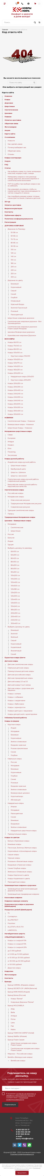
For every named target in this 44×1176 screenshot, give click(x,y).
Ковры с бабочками (16, 704)
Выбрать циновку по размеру (20, 548)
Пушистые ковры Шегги (15, 658)
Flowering (11, 452)
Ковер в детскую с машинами (20, 711)
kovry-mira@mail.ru (24, 1139)
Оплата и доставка (13, 120)
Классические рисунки (20, 500)
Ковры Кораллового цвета (19, 879)
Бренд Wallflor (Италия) (17, 1036)
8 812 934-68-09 (23, 1132)
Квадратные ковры (16, 803)
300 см (13, 277)
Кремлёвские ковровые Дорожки (22, 335)
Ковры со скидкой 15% (17, 944)
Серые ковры (13, 855)
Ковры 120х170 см (15, 363)
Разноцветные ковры (16, 882)
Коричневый (16, 287)
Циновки (8, 113)
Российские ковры (15, 493)
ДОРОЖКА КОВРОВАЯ (14, 226)
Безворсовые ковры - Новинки (21, 424)
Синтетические (11, 110)
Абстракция (15, 800)
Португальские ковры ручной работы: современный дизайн (23, 480)
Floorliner (11, 923)
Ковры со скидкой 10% (17, 940)
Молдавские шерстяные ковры (18, 431)
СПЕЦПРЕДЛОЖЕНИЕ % (15, 937)
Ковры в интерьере (13, 158)
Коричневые (16, 738)
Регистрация (10, 222)
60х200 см (15, 555)
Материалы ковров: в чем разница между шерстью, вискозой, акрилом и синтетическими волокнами (23, 178)
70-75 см (14, 239)
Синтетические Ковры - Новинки (21, 421)
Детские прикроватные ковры (20, 678)
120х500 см (15, 603)
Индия (10, 541)
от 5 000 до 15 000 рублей (18, 954)
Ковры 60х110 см (14, 342)
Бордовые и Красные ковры (19, 865)
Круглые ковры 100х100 (20, 356)
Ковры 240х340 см (15, 400)
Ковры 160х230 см (15, 370)
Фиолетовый (16, 651)
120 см (13, 253)
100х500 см (15, 586)
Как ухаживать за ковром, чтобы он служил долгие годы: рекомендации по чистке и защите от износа (24, 191)
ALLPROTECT (13, 920)
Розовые (14, 783)
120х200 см (15, 592)
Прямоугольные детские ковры (21, 671)
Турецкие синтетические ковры (21, 510)
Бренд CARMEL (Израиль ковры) (21, 985)
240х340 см (15, 620)
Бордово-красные (18, 745)
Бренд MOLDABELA (16, 1005)
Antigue (11, 442)
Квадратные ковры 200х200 (22, 377)
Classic (10, 435)
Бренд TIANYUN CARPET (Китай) (21, 1033)
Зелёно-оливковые (19, 742)
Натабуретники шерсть (15, 934)
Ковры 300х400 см (15, 411)
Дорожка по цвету (15, 280)
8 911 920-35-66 (23, 1134)
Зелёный (14, 637)
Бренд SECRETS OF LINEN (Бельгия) (22, 988)
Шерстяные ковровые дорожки (21, 318)
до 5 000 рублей (14, 951)
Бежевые (15, 735)
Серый (13, 291)
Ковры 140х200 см (15, 366)
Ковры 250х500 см (15, 404)
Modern (11, 445)
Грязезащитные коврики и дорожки (20, 885)
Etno (9, 448)
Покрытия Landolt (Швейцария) (18, 910)
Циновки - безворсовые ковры (18, 521)
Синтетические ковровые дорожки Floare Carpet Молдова (22, 328)
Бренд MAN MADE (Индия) (19, 992)
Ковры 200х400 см (15, 390)
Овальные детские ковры (18, 668)
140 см (13, 256)
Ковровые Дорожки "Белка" (22, 1002)
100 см (13, 250)
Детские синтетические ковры (20, 664)
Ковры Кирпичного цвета (18, 875)
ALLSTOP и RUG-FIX (16, 927)
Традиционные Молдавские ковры (20, 517)
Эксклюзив (12, 455)
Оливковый (15, 301)
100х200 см (15, 575)
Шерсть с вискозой (19, 476)
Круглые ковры (14, 724)
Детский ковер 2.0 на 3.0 (18, 682)
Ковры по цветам (12, 837)
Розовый (14, 311)
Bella (13, 1012)
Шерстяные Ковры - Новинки (20, 428)
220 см (13, 270)
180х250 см (15, 610)
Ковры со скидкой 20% (17, 947)
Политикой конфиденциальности (17, 1099)
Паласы (11, 514)
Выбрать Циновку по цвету (19, 627)
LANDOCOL (12, 930)
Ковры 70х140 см (15, 346)
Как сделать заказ (15, 144)
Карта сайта (10, 134)
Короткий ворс (17, 796)
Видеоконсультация (13, 208)
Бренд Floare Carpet (16, 1040)
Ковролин (9, 971)
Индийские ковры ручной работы (22, 462)
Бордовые (15, 824)
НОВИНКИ (9, 418)
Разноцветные (17, 813)
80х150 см (15, 562)
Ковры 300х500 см (15, 414)
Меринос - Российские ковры (20, 1054)
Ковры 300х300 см (15, 407)
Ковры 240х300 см (15, 397)
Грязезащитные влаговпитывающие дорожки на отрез (22, 890)
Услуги (7, 161)
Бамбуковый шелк (18, 469)
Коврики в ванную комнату (16, 901)
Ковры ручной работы (14, 459)
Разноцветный (17, 315)
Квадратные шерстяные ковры (24, 831)
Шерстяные (10, 106)
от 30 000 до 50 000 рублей (19, 961)
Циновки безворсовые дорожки (21, 332)
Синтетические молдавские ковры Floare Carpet (25, 1049)
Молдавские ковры (16, 497)
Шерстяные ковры (18, 466)
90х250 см (15, 572)
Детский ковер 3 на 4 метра (19, 685)
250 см (13, 273)
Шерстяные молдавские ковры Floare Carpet (24, 1044)
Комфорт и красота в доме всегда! (22, 15)
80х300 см (15, 569)
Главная (5, 29)
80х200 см (15, 565)
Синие (13, 752)
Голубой (14, 297)
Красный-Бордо (17, 304)
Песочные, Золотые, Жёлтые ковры (22, 848)
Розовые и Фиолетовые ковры (20, 861)
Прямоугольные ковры (17, 834)
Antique (14, 1016)
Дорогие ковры (14, 968)
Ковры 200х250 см (15, 383)
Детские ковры (11, 661)
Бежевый (15, 284)
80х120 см (15, 558)
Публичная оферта (13, 215)
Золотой (14, 634)
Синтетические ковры (14, 490)
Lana (13, 1023)
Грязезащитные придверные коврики (23, 894)
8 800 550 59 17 (22, 1130)
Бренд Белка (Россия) (17, 995)
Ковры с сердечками (16, 700)
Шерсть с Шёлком (18, 472)
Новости (11, 141)
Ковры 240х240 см (15, 394)
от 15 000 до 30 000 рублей (19, 958)
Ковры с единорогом (16, 707)
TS (9, 913)
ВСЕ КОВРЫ (10, 339)
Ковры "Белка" (17, 999)
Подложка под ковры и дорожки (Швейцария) (19, 905)
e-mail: (19, 1136)
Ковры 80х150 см (15, 349)
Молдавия (12, 524)
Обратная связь (11, 123)
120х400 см (15, 599)
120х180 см (15, 589)
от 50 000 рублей (15, 964)
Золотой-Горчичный (19, 308)
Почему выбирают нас (17, 147)
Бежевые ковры (14, 844)
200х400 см (15, 616)
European (11, 438)
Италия (14, 807)
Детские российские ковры (19, 675)
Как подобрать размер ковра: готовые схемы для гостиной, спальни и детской (24, 197)
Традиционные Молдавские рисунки (26, 503)
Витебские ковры (18, 1061)
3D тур (7, 202)
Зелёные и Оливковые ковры (20, 872)
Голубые (14, 755)
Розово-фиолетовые (19, 748)
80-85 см (14, 243)
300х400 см (15, 623)
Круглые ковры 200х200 (21, 380)
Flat (12, 1026)
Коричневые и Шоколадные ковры (22, 851)
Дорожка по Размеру (16, 229)
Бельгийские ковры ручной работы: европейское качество (22, 485)
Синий (13, 294)
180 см (13, 263)
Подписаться (10, 1105)
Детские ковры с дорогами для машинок (21, 689)
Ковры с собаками (15, 697)
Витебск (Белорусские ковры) (20, 1057)
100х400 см (15, 582)
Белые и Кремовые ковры (18, 841)
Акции (7, 130)
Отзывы (11, 154)
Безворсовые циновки (20, 793)
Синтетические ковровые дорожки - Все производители (24, 322)
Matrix (13, 1029)
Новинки (8, 96)
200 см (13, 267)
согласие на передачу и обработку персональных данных (21, 1095)
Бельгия (11, 538)
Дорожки (9, 103)
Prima (13, 1019)
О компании (10, 137)
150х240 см (15, 606)
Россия (11, 534)
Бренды (8, 982)
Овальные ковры (15, 759)
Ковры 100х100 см (15, 353)
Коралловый (16, 647)
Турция (10, 545)
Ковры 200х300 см (15, 387)
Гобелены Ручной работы (16, 718)
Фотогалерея (10, 127)
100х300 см (15, 579)
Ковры (7, 100)
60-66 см (14, 236)
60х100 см (15, 551)
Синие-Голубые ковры (17, 868)
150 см (13, 260)
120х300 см (15, 596)
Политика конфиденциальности (19, 219)
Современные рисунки (20, 507)
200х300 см (15, 613)
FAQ (6, 165)
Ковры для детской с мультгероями (22, 714)
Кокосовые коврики (13, 897)
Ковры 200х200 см (15, 373)
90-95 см (14, 246)
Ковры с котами (14, 694)
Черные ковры (14, 858)
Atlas (13, 1009)
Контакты (9, 212)
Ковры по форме (12, 721)
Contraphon (12, 916)
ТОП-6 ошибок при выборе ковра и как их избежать (24, 185)
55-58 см (14, 232)
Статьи (8, 168)
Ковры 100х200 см (15, 359)
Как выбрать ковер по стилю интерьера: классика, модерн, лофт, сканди (24, 172)
